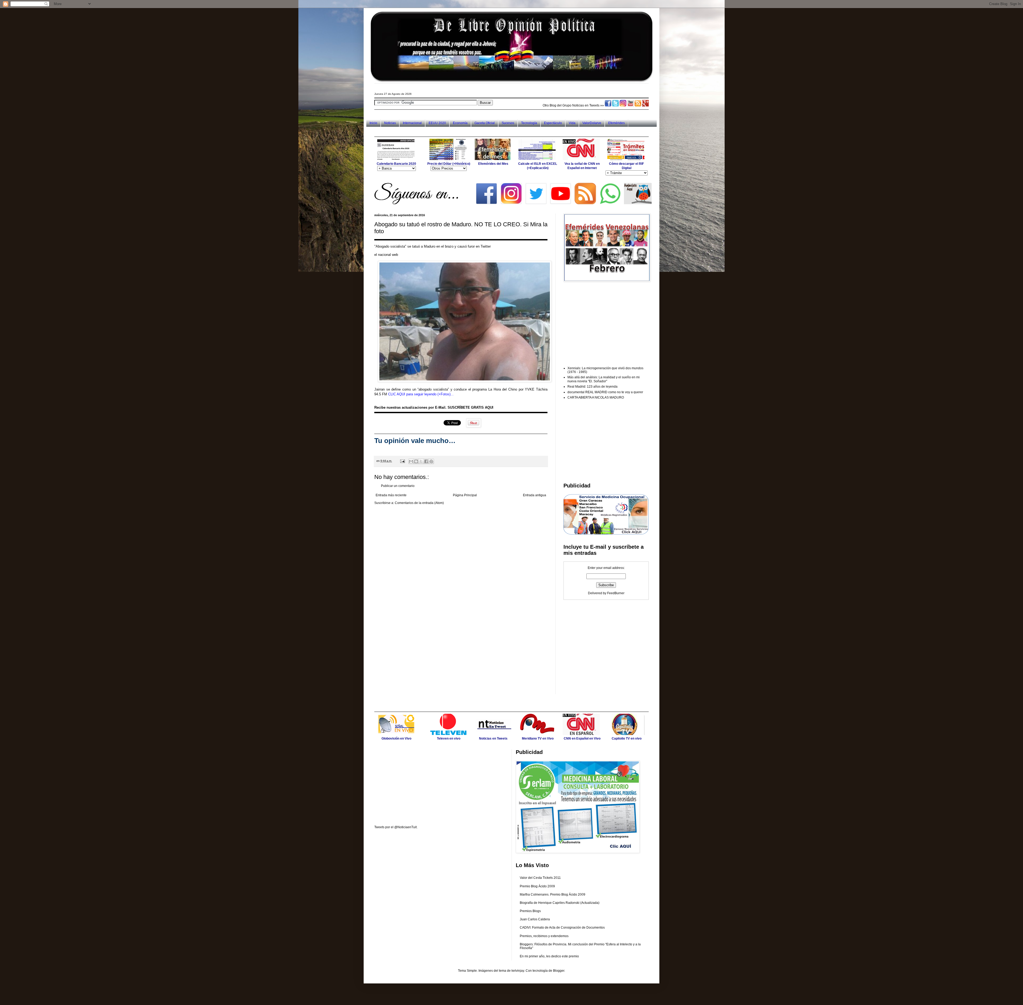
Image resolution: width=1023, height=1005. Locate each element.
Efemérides (616, 123)
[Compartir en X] (421, 461)
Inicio (373, 123)
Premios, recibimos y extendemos (544, 936)
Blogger (558, 971)
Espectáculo (553, 123)
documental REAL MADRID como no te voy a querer (605, 392)
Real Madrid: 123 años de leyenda (592, 386)
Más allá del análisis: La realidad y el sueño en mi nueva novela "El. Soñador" (603, 379)
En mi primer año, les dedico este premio (549, 956)
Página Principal (465, 495)
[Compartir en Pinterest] (431, 461)
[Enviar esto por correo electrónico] (411, 461)
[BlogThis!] (416, 461)
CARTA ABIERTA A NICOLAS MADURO (595, 397)
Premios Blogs (530, 911)
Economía (460, 123)
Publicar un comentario (398, 486)
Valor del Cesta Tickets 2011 (540, 878)
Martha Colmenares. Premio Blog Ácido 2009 (552, 894)
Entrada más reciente (391, 495)
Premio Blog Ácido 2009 (537, 886)
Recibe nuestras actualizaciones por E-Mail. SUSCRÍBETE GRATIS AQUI (433, 407)
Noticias (390, 123)
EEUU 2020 (437, 123)
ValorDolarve (591, 123)
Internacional (412, 123)
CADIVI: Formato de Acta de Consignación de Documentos (562, 927)
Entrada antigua (534, 495)
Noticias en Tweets (585, 105)
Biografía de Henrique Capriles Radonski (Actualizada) (559, 903)
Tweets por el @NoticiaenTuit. (395, 827)
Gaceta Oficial (484, 123)
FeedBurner (615, 593)
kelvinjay (518, 971)
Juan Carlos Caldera (535, 919)
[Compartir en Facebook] (426, 461)
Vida (572, 123)
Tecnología (529, 123)
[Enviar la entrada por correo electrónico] (402, 460)
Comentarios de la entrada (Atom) (419, 503)
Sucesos (508, 123)
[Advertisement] (471, 132)
